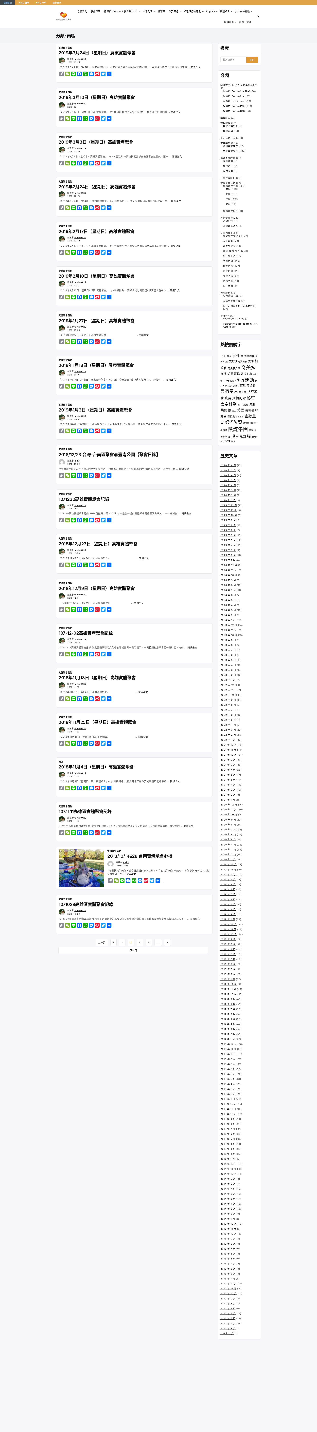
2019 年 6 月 (228, 894)
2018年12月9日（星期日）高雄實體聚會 (97, 588)
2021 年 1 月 (227, 799)
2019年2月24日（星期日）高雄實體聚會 (97, 186)
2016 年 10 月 (228, 1054)
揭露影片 (228, 166)
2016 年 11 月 (228, 1049)
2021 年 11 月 (228, 749)
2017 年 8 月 (227, 1004)
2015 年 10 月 (228, 1114)
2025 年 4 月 (228, 545)
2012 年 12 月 (228, 1283)
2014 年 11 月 (228, 1168)
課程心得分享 (230, 126)
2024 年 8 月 (228, 585)
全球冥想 (231, 361)
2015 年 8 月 (227, 1123)
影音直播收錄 (227, 158)
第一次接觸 (243, 405)
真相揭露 (239, 398)
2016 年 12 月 (228, 1044)
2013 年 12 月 (228, 1223)
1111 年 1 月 (227, 1333)
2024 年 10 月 (228, 575)
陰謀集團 (238, 429)
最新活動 (82, 11)
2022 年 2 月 (228, 734)
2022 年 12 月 (228, 685)
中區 (228, 198)
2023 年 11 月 (228, 630)
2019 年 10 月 (228, 874)
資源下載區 (245, 21)
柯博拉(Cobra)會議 (234, 111)
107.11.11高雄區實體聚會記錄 (85, 811)
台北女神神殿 (242, 11)
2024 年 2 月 (228, 615)
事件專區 (96, 11)
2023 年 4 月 (228, 665)
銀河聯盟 (233, 422)
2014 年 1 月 (227, 1218)
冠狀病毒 (242, 361)
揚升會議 (233, 385)
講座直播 (228, 160)
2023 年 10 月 (228, 635)
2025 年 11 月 (228, 510)
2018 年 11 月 (228, 929)
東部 (228, 203)
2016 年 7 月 (227, 1069)
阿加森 (246, 423)
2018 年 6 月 (228, 954)
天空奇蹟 (228, 270)
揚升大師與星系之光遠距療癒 (239, 305)
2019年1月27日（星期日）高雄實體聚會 (96, 320)
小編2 (77, 460)
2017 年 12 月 (228, 984)
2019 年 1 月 (227, 919)
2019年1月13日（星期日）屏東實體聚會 (96, 365)
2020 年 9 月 (228, 819)
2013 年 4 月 (228, 1263)
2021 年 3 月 (228, 789)
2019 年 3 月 (228, 909)
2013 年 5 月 (227, 1258)
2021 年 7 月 (227, 769)
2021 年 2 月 (228, 794)
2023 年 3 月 (228, 669)
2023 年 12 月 (228, 625)
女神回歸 (228, 275)
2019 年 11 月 (228, 869)
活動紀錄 (228, 220)
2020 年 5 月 (228, 839)
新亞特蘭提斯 (246, 385)
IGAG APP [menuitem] (40, 2)
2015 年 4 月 (227, 1143)
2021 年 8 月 (228, 764)
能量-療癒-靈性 (231, 250)
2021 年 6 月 (228, 774)
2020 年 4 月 (228, 844)
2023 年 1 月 (228, 679)
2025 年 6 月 (228, 535)
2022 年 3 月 (228, 729)
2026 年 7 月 (228, 470)
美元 (234, 411)
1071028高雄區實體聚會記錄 (86, 904)
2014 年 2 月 (228, 1213)
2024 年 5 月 (228, 600)
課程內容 (228, 131)
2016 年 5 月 (227, 1079)
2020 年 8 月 (228, 824)
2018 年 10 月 (228, 934)
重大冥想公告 (230, 151)
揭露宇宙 (228, 280)
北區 (228, 194)
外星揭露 (228, 265)
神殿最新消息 (230, 225)
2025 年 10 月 (228, 515)
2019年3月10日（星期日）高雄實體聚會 (97, 97)
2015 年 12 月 (228, 1103)
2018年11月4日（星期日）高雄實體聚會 (96, 766)
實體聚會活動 (65, 449)
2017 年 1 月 (227, 1039)
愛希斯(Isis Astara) (234, 101)
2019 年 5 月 (227, 899)
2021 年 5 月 (227, 779)
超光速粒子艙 (230, 295)
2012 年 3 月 (228, 1328)
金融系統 (240, 417)
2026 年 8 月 (228, 465)
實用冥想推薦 (230, 146)
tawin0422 (80, 59)
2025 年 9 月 (228, 520)
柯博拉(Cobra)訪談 (234, 106)
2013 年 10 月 (228, 1233)
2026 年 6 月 (228, 475)
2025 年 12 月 (228, 505)
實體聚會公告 (230, 210)
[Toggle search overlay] (258, 17)
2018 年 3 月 (228, 969)
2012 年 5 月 (227, 1318)
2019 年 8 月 (228, 884)
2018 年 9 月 (228, 939)
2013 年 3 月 (228, 1268)
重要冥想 (174, 11)
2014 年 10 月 (228, 1173)
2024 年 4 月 (228, 605)
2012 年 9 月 (228, 1298)
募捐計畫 (229, 21)
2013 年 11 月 (228, 1228)
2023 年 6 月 (228, 654)
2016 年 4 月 (228, 1084)
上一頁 (102, 942)
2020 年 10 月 (228, 814)
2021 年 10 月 (228, 754)
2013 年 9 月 (228, 1238)
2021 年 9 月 (228, 759)
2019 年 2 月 (228, 914)
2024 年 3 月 (228, 610)
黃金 (254, 436)
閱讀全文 (196, 67)
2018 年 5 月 (227, 959)
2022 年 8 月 (228, 704)
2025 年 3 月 (228, 550)
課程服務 (225, 123)
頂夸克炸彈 (241, 436)
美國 (241, 410)
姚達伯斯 (246, 373)
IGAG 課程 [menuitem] (23, 2)
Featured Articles (233, 318)
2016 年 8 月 (228, 1064)
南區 (61, 761)
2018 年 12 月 (228, 924)
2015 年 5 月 (227, 1139)
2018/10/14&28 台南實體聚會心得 (139, 856)
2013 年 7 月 (227, 1248)
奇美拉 (248, 367)
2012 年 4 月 (228, 1323)
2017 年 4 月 (227, 1024)
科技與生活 (229, 255)
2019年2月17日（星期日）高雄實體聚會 (96, 231)
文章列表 (148, 11)
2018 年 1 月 (227, 979)
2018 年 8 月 (228, 944)
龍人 (233, 441)
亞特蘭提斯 (248, 356)
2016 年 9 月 (228, 1059)
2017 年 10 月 (228, 994)
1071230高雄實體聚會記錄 (84, 499)
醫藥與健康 (229, 245)
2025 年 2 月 (228, 555)
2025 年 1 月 (227, 560)
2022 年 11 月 (228, 689)
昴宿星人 (229, 391)
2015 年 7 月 (227, 1128)
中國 (229, 356)
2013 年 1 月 (227, 1278)
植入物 (243, 392)
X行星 (223, 356)
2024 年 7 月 (228, 590)
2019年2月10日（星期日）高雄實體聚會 (97, 276)
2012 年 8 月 (228, 1303)
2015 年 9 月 (227, 1119)
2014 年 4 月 (228, 1203)
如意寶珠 (234, 373)
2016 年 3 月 (228, 1089)
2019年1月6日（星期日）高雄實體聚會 (95, 409)
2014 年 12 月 (228, 1163)
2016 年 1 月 (227, 1099)
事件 (236, 355)
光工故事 (228, 240)
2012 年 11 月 (228, 1288)
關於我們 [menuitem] (57, 2)
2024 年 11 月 (228, 570)
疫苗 (228, 398)
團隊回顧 (228, 171)
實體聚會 (225, 11)
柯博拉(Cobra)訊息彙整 (236, 91)
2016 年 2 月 (228, 1094)
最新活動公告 (227, 138)
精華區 (161, 11)
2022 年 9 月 (228, 699)
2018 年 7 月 (227, 949)
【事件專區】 (227, 178)
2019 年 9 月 (228, 879)
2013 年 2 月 (228, 1273)
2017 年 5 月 (227, 1019)
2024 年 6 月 (228, 595)
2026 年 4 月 (228, 485)
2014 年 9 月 (228, 1178)
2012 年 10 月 (228, 1293)
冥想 (251, 361)
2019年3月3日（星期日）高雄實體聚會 (96, 142)
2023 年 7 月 (228, 649)
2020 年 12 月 (228, 804)
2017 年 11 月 (228, 989)
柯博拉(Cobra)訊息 (234, 96)
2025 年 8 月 (228, 525)
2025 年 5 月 (228, 540)
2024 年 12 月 (228, 565)
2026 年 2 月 (228, 495)
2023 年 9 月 (228, 640)
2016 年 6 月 (228, 1074)
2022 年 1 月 (228, 739)
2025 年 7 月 (228, 530)
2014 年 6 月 (228, 1193)
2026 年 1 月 (228, 500)
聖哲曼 (231, 416)
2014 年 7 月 (227, 1188)
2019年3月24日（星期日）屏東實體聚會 (97, 52)
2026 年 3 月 (228, 490)
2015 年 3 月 (227, 1148)
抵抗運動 (244, 380)
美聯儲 (249, 410)
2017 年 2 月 (227, 1034)
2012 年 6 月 (228, 1313)
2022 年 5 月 (228, 719)
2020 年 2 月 (228, 854)
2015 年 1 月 (227, 1158)
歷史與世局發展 (231, 235)
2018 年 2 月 (228, 974)
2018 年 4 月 (228, 964)
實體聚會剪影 (65, 47)
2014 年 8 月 (228, 1183)
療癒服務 (225, 292)
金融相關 (228, 260)
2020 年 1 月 (228, 859)
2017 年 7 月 (227, 1009)
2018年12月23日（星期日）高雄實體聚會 (98, 543)
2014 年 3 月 (228, 1208)
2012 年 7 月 (227, 1308)
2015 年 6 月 (227, 1133)
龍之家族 (225, 441)
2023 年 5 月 (228, 660)
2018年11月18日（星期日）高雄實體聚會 (97, 677)
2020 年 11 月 (228, 809)
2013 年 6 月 (228, 1253)
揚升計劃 (228, 285)
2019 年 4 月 (228, 904)
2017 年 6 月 (227, 1014)
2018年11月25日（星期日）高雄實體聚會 (97, 722)
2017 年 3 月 (227, 1029)
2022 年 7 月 (228, 709)
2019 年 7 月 (227, 889)
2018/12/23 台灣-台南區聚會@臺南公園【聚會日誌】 (109, 454)
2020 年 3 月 (228, 849)
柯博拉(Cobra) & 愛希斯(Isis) (121, 11)
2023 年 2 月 (228, 674)
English (224, 315)
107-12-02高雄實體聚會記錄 (86, 633)
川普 (226, 380)
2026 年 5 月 (228, 480)
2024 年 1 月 (228, 620)
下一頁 (133, 950)
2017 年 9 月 (227, 999)
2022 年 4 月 (228, 724)
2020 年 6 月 (228, 834)
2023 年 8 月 (228, 645)
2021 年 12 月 (228, 744)
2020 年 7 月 (228, 829)
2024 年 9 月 (228, 580)
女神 (223, 373)
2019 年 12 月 (228, 864)
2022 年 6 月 (228, 714)
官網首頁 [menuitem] (7, 2)
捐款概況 (225, 118)
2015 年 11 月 (228, 1109)
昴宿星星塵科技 (231, 300)
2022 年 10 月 (228, 694)
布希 (232, 381)
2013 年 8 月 (228, 1243)
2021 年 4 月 (228, 784)
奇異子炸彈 (234, 368)
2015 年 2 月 (227, 1153)
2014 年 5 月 (227, 1198)
